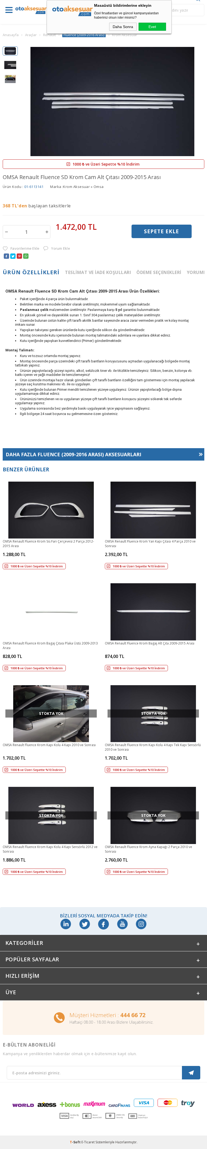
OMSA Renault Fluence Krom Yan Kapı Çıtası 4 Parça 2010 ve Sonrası (150, 543)
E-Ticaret (88, 1142)
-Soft (75, 1142)
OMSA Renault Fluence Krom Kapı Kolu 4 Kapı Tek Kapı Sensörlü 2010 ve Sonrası (153, 747)
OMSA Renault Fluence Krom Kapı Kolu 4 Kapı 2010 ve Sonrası (49, 745)
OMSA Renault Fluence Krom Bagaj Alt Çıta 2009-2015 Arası (149, 643)
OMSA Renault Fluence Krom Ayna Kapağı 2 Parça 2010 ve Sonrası (148, 849)
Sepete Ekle (161, 231)
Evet (152, 27)
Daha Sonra (123, 27)
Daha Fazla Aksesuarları (73, 454)
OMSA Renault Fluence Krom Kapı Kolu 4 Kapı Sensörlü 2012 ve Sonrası (50, 849)
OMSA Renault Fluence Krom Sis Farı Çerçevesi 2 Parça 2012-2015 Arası (48, 543)
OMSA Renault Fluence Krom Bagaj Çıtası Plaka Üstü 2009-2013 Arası (50, 645)
